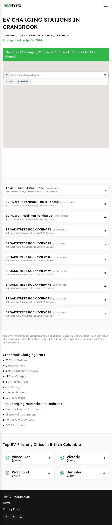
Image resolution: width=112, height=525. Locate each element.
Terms (6, 503)
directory (9, 35)
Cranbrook (62, 35)
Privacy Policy (12, 509)
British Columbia (41, 35)
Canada (23, 35)
